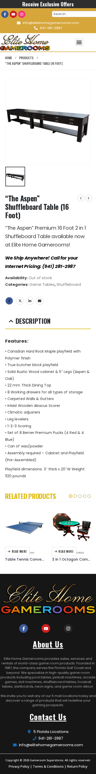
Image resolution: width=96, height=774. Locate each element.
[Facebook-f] (4, 14)
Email (40, 301)
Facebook (9, 301)
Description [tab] (33, 321)
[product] (24, 527)
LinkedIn (30, 301)
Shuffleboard (69, 284)
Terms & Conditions (48, 766)
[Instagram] (21, 14)
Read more (19, 551)
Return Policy (77, 766)
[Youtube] (13, 14)
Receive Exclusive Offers (48, 4)
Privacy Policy (19, 766)
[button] (79, 42)
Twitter (20, 301)
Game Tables (42, 284)
